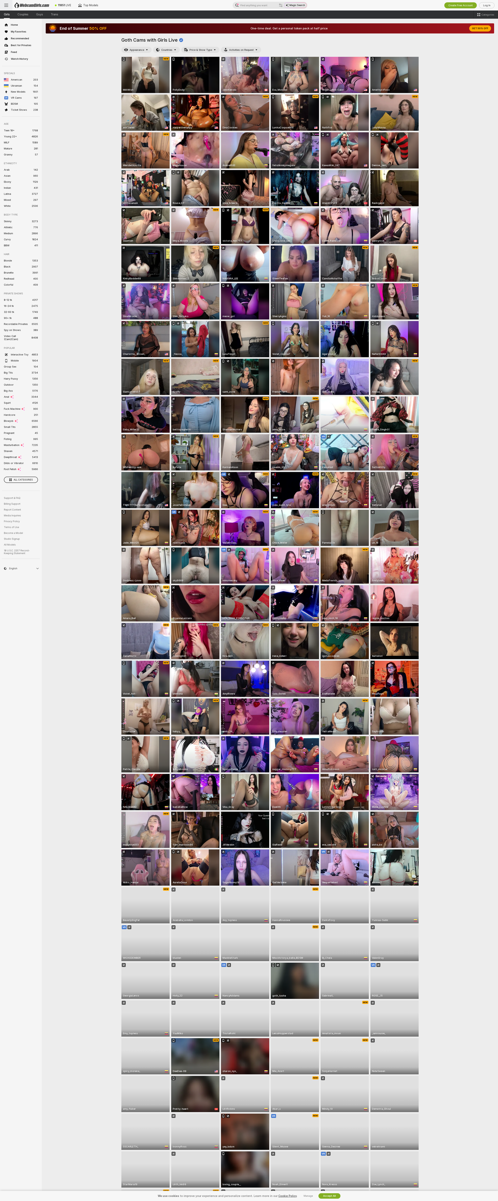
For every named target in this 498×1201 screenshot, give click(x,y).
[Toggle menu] (6, 5)
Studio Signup (12, 539)
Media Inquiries (12, 515)
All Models (10, 544)
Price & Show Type (200, 49)
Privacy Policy (12, 521)
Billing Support (12, 504)
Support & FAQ (12, 498)
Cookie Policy (287, 1195)
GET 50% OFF (480, 28)
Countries (166, 49)
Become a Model (13, 533)
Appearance (137, 49)
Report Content (12, 509)
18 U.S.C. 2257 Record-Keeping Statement (17, 552)
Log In (486, 5)
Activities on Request (241, 49)
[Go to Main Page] (31, 5)
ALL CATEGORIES (23, 479)
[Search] (280, 5)
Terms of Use (11, 527)
